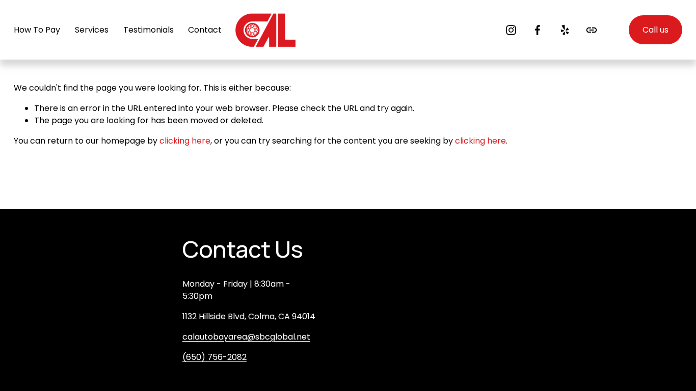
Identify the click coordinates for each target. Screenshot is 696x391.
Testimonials (148, 30)
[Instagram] (511, 30)
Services (92, 30)
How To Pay (37, 30)
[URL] (591, 30)
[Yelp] (564, 30)
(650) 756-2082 (214, 357)
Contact (205, 30)
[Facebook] (537, 30)
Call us (655, 30)
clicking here (184, 141)
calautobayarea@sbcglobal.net (246, 337)
